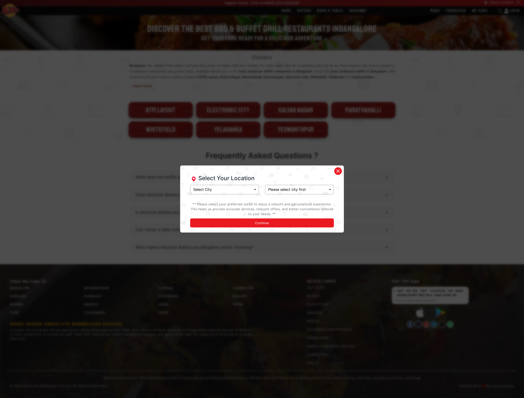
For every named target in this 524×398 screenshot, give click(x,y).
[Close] (338, 171)
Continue (262, 223)
